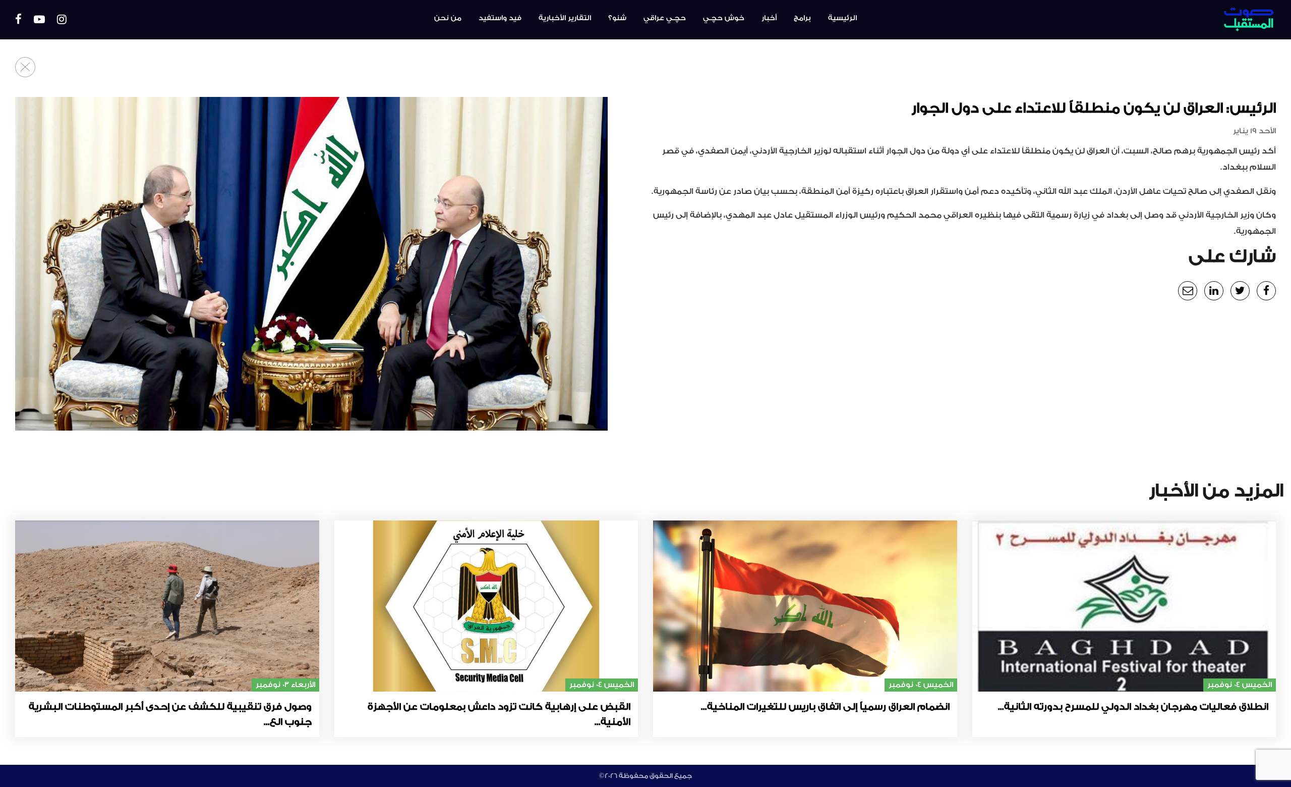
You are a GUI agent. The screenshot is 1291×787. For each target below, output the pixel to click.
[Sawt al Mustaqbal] (1177, 19)
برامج (802, 18)
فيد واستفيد (500, 18)
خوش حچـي (723, 18)
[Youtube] (39, 20)
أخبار (769, 18)
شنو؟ (617, 18)
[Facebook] (18, 20)
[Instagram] (62, 20)
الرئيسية (842, 18)
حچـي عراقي (664, 18)
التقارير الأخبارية (565, 18)
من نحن (447, 18)
